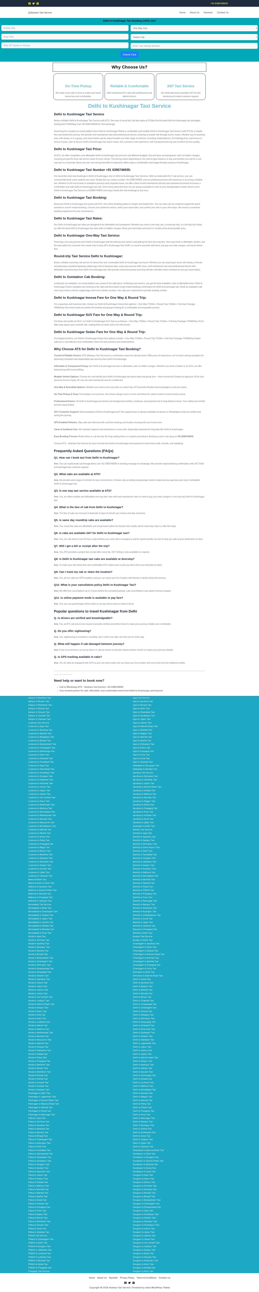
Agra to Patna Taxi (141, 747)
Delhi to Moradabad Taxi (144, 1089)
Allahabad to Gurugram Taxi (146, 765)
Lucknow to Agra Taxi (38, 726)
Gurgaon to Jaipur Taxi (143, 1232)
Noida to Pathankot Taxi (39, 1050)
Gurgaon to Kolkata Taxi (144, 1267)
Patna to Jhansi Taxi (37, 1175)
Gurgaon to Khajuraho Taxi (145, 1260)
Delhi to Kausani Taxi (143, 1072)
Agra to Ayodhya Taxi (143, 701)
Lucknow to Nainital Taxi (39, 829)
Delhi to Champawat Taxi (144, 1004)
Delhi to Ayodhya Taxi (143, 982)
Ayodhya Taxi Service (143, 772)
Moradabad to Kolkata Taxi (40, 925)
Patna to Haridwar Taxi (39, 1171)
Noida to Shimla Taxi (38, 1079)
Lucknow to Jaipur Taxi (39, 790)
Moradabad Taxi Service (39, 904)
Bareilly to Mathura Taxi (144, 872)
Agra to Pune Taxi (141, 754)
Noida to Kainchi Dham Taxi (41, 1004)
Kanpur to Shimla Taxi (38, 708)
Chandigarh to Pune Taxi (144, 968)
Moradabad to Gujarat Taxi (40, 915)
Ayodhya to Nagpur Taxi (144, 801)
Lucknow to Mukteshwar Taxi (42, 815)
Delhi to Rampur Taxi (143, 1121)
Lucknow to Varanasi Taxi (40, 876)
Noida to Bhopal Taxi (38, 954)
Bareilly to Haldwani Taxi (144, 861)
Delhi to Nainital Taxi (142, 1100)
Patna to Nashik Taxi (38, 1196)
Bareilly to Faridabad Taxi (145, 854)
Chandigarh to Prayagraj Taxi (146, 965)
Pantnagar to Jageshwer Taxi (42, 1096)
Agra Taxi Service (141, 698)
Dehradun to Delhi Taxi (144, 972)
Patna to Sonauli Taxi (38, 1225)
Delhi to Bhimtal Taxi (142, 993)
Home (182, 12)
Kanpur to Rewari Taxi (38, 701)
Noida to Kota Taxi (36, 1014)
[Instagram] (37, 3)
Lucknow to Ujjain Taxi (39, 872)
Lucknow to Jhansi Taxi (39, 794)
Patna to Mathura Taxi (38, 1186)
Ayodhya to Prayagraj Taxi (145, 808)
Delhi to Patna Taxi (142, 1103)
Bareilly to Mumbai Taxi (144, 879)
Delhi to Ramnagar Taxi (144, 1118)
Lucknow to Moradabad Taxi (41, 811)
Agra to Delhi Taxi (141, 708)
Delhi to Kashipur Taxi (143, 1064)
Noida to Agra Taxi (37, 936)
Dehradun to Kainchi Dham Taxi (148, 975)
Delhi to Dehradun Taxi (144, 1018)
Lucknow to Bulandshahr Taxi (42, 744)
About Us (194, 12)
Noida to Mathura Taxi (38, 1029)
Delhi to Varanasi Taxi (143, 1146)
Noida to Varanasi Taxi (38, 1089)
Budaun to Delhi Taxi (143, 940)
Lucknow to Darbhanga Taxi (41, 751)
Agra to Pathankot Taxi (143, 744)
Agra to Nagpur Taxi (142, 733)
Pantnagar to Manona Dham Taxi (43, 1103)
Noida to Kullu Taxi (37, 1018)
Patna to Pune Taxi (37, 1210)
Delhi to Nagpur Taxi (142, 1096)
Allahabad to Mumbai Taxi (145, 769)
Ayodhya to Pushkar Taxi (144, 815)
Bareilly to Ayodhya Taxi (144, 836)
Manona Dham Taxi (37, 879)
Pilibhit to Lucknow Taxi (39, 1253)
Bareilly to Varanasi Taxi (144, 925)
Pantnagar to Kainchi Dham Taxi (43, 1100)
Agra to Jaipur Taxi (142, 719)
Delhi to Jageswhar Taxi (144, 1043)
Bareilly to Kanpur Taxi (143, 865)
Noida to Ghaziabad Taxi (39, 972)
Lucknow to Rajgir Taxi (39, 847)
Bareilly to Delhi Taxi (142, 851)
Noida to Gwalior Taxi (38, 975)
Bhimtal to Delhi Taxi (142, 933)
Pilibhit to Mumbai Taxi (39, 1260)
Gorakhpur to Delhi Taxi (144, 1153)
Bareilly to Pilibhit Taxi (143, 890)
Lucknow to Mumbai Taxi (40, 819)
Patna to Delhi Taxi (37, 1146)
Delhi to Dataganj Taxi (143, 1014)
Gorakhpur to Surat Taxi (144, 1171)
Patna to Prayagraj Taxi (39, 1207)
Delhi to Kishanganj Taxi (144, 1075)
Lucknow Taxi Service (38, 722)
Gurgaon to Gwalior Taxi (144, 1217)
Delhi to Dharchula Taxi (144, 1029)
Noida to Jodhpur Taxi (38, 1000)
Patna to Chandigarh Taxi (40, 1139)
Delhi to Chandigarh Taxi (144, 1007)
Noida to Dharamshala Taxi (41, 968)
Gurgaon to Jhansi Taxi (144, 1239)
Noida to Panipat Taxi (38, 1047)
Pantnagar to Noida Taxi (39, 1111)
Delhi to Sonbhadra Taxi (144, 1132)
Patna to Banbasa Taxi (38, 1128)
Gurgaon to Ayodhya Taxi (145, 1189)
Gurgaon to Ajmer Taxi (143, 1178)
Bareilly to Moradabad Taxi (145, 876)
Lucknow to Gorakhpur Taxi (41, 772)
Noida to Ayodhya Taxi (38, 943)
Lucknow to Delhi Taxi (38, 754)
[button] (219, 3)
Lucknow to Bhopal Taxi (39, 740)
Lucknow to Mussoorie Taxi (41, 822)
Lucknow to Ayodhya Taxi (40, 730)
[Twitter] (33, 3)
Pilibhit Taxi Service (37, 1235)
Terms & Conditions (146, 1277)
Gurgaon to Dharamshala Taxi (147, 1207)
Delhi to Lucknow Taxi (143, 1082)
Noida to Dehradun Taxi (39, 965)
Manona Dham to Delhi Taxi (41, 883)
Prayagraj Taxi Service (39, 1271)
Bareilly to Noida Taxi (143, 886)
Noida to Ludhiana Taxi (39, 1022)
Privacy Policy (127, 1277)
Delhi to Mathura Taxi (143, 1086)
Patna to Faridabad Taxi (39, 1150)
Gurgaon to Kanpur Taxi (144, 1250)
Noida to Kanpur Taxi (38, 1007)
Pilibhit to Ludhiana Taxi (39, 1257)
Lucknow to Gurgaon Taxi (40, 776)
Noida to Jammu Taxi (38, 990)
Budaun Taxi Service (142, 936)
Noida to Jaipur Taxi (37, 986)
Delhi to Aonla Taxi (142, 979)
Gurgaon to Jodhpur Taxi (144, 1246)
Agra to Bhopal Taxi (142, 705)
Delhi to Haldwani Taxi (143, 1039)
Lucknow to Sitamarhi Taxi (40, 861)
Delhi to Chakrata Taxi (143, 1000)
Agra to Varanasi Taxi (143, 762)
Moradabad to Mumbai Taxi (41, 929)
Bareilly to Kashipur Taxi (144, 868)
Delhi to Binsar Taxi (142, 997)
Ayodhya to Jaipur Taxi (143, 783)
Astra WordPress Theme (157, 1287)
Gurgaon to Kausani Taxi (144, 1257)
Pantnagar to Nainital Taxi (40, 1107)
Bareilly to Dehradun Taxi (145, 844)
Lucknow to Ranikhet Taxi (40, 854)
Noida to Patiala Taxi (38, 1054)
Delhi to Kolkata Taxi (142, 1079)
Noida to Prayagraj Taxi (39, 1061)
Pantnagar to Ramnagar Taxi (41, 1114)
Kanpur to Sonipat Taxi (39, 715)
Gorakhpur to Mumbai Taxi (145, 1164)
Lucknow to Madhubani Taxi (41, 804)
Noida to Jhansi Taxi (37, 993)
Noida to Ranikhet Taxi (39, 1064)
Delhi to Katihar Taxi (142, 1068)
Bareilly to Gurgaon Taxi (144, 858)
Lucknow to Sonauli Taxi (39, 868)
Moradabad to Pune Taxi (39, 933)
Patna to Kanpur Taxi (38, 1178)
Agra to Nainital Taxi (142, 737)
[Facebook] (29, 3)
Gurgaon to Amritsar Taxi (145, 1186)
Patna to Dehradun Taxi (39, 1143)
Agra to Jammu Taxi (142, 722)
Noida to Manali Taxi (37, 1025)
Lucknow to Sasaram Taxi (40, 858)
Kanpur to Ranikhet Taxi (39, 698)
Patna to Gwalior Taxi (38, 1168)
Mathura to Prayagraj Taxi (40, 897)
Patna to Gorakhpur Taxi (39, 1161)
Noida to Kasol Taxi (37, 1011)
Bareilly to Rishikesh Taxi (145, 908)
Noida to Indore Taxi (37, 982)
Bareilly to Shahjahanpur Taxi (147, 915)
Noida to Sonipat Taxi (38, 1086)
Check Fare (129, 54)
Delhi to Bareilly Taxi (142, 990)
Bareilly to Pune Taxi (142, 897)
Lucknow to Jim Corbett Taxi (41, 797)
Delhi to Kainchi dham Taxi (145, 1057)
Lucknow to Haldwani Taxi (40, 779)
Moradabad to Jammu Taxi (40, 922)
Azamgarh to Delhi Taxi (144, 826)
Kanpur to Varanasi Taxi (39, 719)
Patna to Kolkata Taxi (38, 1182)
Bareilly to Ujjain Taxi (143, 922)
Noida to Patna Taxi (37, 1057)
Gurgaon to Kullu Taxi (143, 1271)
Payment (208, 12)
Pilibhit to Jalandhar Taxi (40, 1250)
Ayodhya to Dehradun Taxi (145, 776)
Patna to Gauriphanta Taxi (40, 1153)
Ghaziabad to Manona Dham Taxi (148, 1150)
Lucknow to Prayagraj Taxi (40, 844)
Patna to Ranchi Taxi (38, 1217)
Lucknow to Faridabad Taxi (41, 762)
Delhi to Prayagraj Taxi (143, 1111)
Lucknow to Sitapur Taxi (39, 865)
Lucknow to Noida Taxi (39, 836)
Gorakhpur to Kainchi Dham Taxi (148, 1161)
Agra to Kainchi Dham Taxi (145, 726)
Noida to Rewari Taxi (38, 1068)
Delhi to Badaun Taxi (142, 986)
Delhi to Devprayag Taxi (144, 1022)
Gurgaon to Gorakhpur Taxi (146, 1214)
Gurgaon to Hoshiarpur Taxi (146, 1225)
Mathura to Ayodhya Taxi (40, 886)
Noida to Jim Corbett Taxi (40, 997)
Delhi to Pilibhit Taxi (142, 1107)
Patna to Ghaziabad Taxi (39, 1157)
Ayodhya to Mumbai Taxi (144, 797)
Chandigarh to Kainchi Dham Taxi (148, 954)
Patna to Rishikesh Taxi (39, 1221)
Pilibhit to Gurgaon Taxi (39, 1246)
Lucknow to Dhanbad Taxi (40, 758)
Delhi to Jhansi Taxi (142, 1054)
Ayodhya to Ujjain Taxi (143, 822)
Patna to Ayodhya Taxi (38, 1125)
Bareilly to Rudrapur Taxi (144, 911)
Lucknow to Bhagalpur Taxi (41, 737)
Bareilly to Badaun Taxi (144, 840)
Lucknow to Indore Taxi (39, 787)
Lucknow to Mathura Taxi (40, 808)
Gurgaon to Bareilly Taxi (144, 1193)
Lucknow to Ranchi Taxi (39, 851)
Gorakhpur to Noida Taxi (144, 1168)
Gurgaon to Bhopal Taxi (144, 1196)
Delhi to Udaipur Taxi (143, 1139)
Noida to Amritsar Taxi (38, 940)
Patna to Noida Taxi (37, 1200)
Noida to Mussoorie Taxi (39, 1039)
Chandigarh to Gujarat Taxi (145, 950)
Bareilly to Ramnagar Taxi (145, 901)
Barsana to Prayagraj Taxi (145, 929)
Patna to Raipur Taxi (37, 1214)
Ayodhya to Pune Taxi (143, 811)
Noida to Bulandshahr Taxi (40, 958)
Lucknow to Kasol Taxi (39, 801)
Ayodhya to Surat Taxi (143, 819)
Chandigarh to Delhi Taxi (144, 947)
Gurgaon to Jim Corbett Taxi (146, 1242)
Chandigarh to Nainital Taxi (146, 961)
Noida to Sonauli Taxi (38, 1082)
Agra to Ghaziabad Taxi (144, 712)
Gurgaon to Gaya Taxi (143, 1210)
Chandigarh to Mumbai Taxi (146, 958)
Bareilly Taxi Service (142, 829)
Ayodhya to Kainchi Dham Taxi (147, 787)
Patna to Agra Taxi (37, 1118)
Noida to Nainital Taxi (38, 1043)
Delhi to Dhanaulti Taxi (143, 1025)
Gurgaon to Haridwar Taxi (145, 1221)
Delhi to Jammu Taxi (142, 1050)
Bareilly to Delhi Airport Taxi (146, 847)
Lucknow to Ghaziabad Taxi (41, 769)
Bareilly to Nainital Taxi (144, 883)
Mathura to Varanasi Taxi (40, 901)
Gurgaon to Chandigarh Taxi (146, 1203)
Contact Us (223, 12)
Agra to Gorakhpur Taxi (144, 715)
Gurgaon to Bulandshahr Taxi (147, 1200)
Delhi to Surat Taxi (141, 1136)
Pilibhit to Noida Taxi (38, 1264)
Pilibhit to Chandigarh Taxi (40, 1239)
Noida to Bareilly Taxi (38, 950)
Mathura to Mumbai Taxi (39, 893)
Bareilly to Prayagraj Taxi (144, 893)
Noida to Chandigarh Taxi (40, 961)
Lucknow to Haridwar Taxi (40, 783)
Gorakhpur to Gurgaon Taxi (146, 1157)
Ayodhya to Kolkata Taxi (144, 790)
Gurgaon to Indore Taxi (144, 1228)
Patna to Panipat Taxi (38, 1203)
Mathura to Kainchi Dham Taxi (42, 890)
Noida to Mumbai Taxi (38, 1036)
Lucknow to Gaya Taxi (38, 765)
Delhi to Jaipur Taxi (142, 1047)
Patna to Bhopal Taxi (38, 1136)
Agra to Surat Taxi (141, 758)
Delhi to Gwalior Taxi (143, 1036)
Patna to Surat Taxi (37, 1228)
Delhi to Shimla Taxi (142, 1128)
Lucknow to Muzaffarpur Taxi (42, 826)
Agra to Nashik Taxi (142, 740)
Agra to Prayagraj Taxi (143, 751)
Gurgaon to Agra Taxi (143, 1175)
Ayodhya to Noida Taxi (143, 804)
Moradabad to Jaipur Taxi (40, 918)
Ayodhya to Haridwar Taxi (145, 779)
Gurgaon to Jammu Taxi (144, 1235)
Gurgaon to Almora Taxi (144, 1182)
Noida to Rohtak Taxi (38, 1075)
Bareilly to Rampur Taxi (144, 904)
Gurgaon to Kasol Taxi (143, 1253)
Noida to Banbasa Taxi (39, 947)
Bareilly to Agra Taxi (142, 833)
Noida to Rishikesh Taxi (39, 1072)
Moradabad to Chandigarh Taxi (42, 911)
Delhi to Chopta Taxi (142, 1011)
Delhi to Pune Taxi (141, 1114)
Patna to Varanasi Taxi (38, 1232)
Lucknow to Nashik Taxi (39, 833)
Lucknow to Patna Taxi (39, 840)
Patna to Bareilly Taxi (38, 1132)
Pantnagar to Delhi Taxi (39, 1093)
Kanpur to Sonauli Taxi (39, 712)
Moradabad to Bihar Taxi (39, 908)
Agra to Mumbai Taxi (142, 730)
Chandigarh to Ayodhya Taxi (146, 943)
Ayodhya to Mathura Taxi (144, 794)
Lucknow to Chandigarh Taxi (41, 747)
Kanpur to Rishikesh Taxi (40, 705)
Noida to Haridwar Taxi (39, 979)
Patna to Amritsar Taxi (38, 1121)
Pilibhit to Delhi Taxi (37, 1242)
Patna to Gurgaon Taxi (38, 1164)
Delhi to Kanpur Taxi (142, 1061)
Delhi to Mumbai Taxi (143, 1093)
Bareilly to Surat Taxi (143, 918)
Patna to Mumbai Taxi (38, 1189)
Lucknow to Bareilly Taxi (39, 733)
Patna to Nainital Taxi (38, 1193)
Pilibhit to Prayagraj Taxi (39, 1267)
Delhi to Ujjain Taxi (142, 1143)
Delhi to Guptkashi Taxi (144, 1032)
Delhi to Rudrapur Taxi (143, 1125)
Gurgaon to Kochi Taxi (143, 1264)
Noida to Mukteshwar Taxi (40, 1032)
